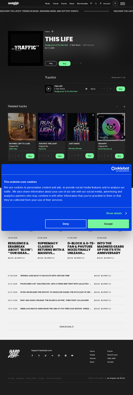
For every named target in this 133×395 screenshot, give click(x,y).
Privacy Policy (31, 378)
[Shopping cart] (96, 3)
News (72, 3)
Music (47, 3)
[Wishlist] (91, 3)
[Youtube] (72, 356)
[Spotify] (65, 356)
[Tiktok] (45, 356)
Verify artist (111, 358)
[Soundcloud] (52, 356)
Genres (92, 358)
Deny (66, 223)
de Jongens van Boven (116, 378)
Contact (110, 362)
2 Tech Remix (59, 89)
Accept (108, 223)
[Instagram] (59, 356)
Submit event (112, 355)
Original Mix (13, 146)
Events (64, 3)
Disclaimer (20, 378)
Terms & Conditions (54, 378)
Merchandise (82, 3)
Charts (55, 3)
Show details (114, 213)
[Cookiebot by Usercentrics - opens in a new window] (114, 169)
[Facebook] (32, 356)
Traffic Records (88, 45)
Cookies (11, 378)
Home (92, 351)
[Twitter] (39, 356)
